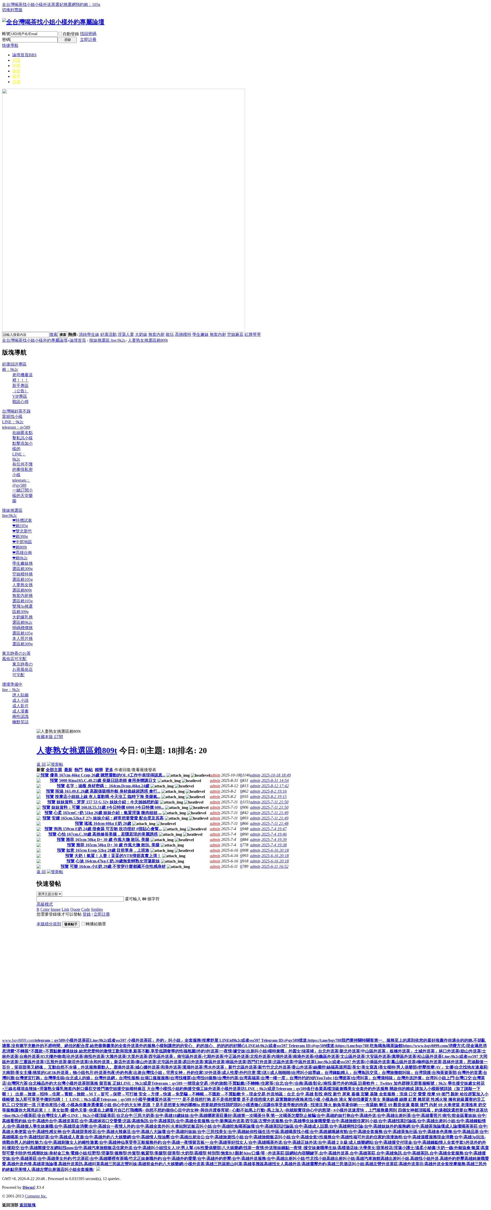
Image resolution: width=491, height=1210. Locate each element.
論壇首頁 (24, 55)
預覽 (45, 775)
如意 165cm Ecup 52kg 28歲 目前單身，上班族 (107, 850)
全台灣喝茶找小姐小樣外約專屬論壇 (35, 340)
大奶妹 (141, 334)
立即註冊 (88, 39)
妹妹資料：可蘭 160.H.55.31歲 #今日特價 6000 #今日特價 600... (107, 807)
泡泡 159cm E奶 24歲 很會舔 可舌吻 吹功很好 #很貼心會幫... (108, 829)
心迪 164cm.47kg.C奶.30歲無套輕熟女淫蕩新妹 (118, 861)
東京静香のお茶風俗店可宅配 (22, 669)
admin (215, 775)
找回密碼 (88, 33)
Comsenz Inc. (36, 1196)
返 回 (41, 764)
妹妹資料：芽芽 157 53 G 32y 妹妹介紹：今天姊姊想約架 (108, 802)
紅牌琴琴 (252, 334)
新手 (16, 76)
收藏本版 (45, 737)
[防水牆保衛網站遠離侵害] (98, 1169)
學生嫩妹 (200, 334)
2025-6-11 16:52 (274, 866)
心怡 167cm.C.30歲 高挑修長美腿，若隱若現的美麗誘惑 (108, 834)
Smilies (97, 909)
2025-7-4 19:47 (274, 829)
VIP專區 (19, 396)
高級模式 (45, 904)
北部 (16, 60)
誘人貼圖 (20, 695)
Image (56, 909)
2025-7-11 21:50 (274, 802)
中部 (16, 65)
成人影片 (20, 706)
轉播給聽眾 (96, 924)
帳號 (6, 33)
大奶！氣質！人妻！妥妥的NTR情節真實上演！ (117, 855)
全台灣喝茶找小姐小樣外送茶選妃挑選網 (39, 4)
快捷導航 (10, 45)
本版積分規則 (49, 924)
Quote (75, 909)
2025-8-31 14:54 (275, 780)
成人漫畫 (20, 711)
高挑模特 (183, 334)
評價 (16, 82)
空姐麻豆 (235, 334)
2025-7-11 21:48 (274, 823)
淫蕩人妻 (126, 334)
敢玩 (170, 334)
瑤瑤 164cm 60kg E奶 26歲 (107, 823)
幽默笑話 (20, 722)
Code (85, 909)
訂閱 (59, 737)
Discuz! (29, 1187)
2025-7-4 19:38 (274, 845)
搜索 (53, 334)
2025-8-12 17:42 (275, 786)
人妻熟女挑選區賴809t (148, 340)
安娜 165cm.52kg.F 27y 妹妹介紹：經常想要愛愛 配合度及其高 (108, 818)
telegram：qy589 (50, 1040)
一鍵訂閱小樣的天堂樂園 (22, 495)
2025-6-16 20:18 (275, 850)
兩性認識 (20, 716)
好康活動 (108, 334)
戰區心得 (20, 401)
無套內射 (156, 334)
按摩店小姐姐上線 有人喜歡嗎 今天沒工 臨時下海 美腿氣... (107, 796)
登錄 (87, 914)
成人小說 (20, 700)
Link (65, 909)
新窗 (41, 770)
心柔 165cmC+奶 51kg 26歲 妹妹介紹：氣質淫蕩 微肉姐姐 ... (108, 813)
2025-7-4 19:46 (274, 834)
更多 (109, 770)
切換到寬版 (12, 10)
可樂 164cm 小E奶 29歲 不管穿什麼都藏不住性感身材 (118, 866)
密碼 (6, 39)
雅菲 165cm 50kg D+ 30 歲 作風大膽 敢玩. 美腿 (107, 839)
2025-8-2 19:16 (274, 791)
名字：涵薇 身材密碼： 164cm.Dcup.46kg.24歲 (107, 786)
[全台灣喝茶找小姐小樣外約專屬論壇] (53, 22)
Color (45, 909)
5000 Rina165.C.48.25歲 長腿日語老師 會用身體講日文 (108, 780)
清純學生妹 (89, 334)
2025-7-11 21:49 (274, 813)
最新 (68, 770)
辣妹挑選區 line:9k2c (107, 340)
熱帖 (89, 770)
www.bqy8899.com (18, 1040)
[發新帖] (55, 764)
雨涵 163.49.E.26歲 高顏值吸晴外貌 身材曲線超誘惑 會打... (107, 791)
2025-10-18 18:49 (276, 775)
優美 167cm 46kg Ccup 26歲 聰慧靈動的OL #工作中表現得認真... (107, 775)
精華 (99, 770)
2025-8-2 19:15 (274, 796)
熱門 (78, 770)
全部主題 (54, 770)
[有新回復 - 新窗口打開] (39, 776)
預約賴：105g (88, 4)
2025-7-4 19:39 (274, 839)
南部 (16, 71)
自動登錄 (71, 34)
